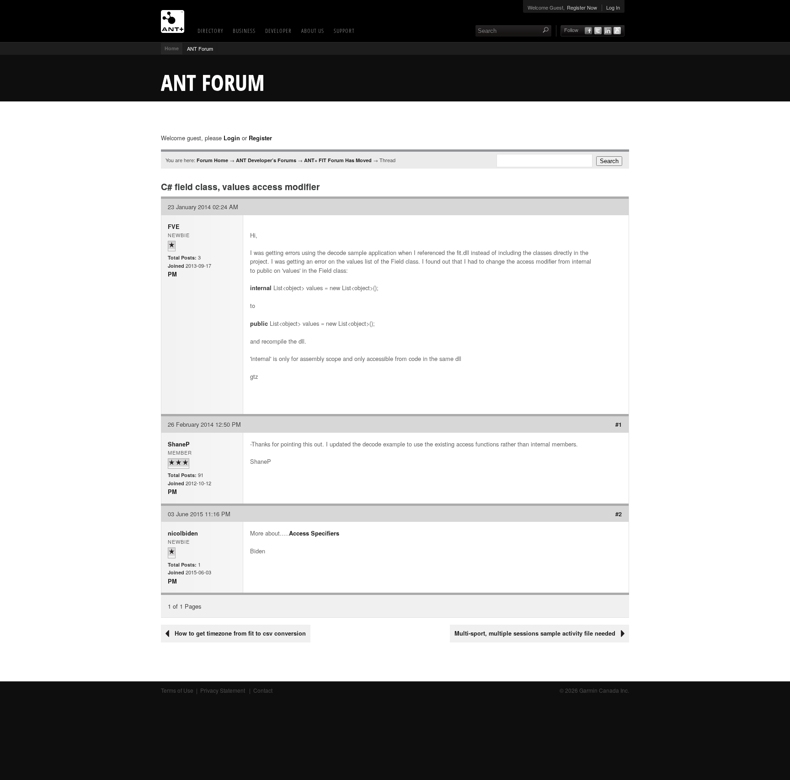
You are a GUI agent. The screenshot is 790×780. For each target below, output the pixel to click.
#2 (618, 514)
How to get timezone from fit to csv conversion (240, 633)
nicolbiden (183, 533)
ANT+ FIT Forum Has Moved (338, 160)
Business (244, 31)
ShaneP (179, 444)
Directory (210, 31)
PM (172, 274)
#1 (618, 424)
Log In (613, 7)
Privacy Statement (223, 690)
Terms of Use (177, 690)
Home (172, 48)
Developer (278, 31)
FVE (174, 227)
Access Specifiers (314, 533)
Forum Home (212, 160)
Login (232, 138)
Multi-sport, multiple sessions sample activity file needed (534, 633)
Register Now (582, 7)
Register (260, 138)
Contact (262, 690)
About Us (312, 31)
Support (344, 31)
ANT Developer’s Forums (266, 160)
